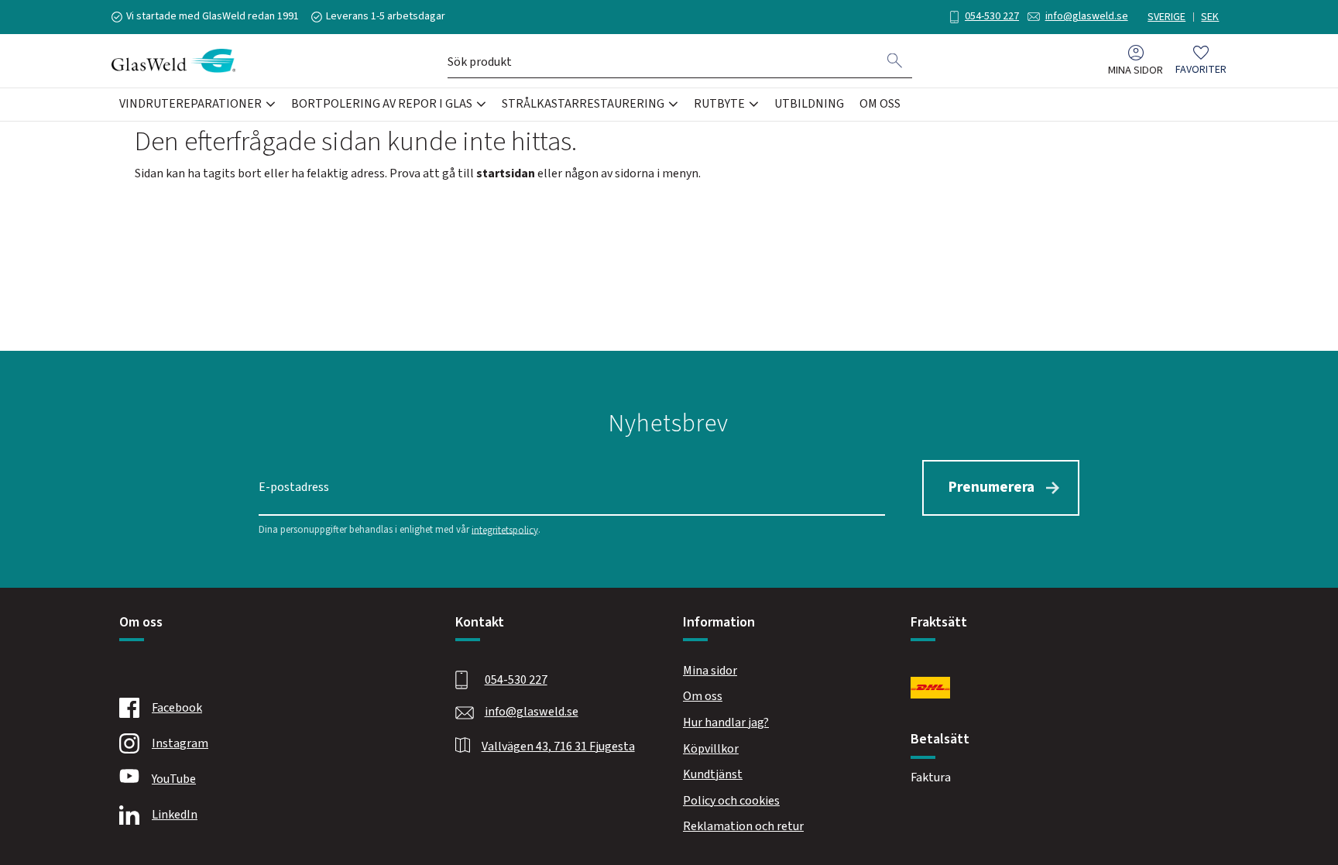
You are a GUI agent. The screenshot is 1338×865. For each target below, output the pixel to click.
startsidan (505, 173)
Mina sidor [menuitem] (1135, 70)
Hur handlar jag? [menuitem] (726, 722)
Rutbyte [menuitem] (719, 103)
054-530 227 (992, 16)
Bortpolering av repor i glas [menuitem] (381, 103)
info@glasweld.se (1086, 16)
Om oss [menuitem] (880, 103)
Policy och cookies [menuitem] (731, 800)
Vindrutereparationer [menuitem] (190, 103)
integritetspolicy (505, 530)
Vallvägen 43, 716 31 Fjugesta (558, 746)
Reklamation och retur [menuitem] (743, 826)
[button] (1200, 61)
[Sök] (895, 60)
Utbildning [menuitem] (809, 103)
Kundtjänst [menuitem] (713, 774)
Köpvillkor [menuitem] (711, 748)
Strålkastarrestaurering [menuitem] (583, 103)
